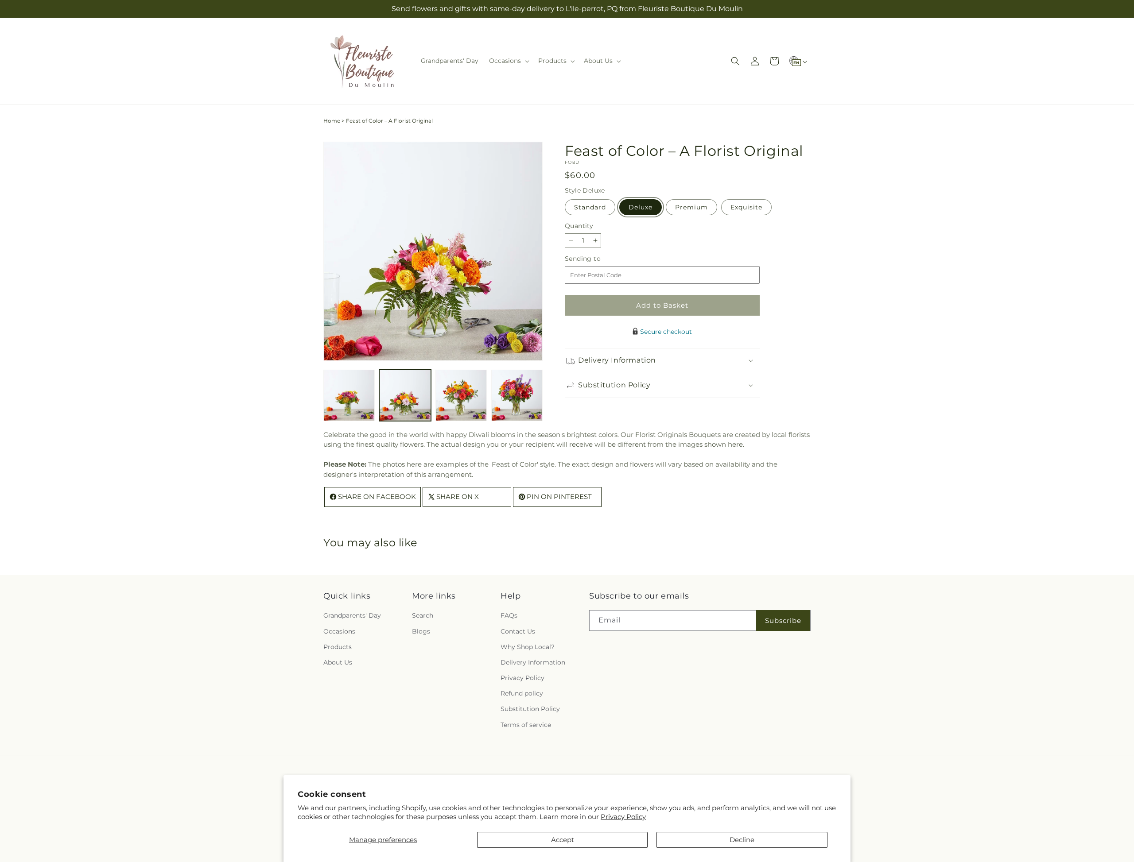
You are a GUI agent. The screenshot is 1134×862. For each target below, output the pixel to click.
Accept (562, 839)
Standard (590, 207)
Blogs (421, 631)
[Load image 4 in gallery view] (517, 395)
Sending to (596, 258)
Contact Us (518, 631)
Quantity (579, 226)
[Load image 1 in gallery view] (349, 395)
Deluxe (640, 207)
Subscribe (783, 620)
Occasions (339, 631)
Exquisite (746, 207)
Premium (691, 207)
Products (337, 647)
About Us (337, 662)
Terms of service (526, 725)
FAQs (509, 615)
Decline (742, 839)
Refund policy (522, 693)
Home (331, 120)
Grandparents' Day (352, 615)
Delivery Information (533, 662)
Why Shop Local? (528, 647)
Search (422, 615)
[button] (508, 60)
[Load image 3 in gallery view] (461, 395)
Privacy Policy (623, 816)
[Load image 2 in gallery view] (405, 395)
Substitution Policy (530, 709)
